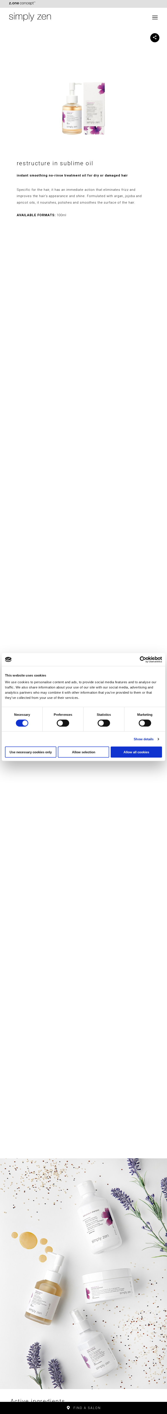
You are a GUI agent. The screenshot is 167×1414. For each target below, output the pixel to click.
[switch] (63, 722)
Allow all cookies (136, 752)
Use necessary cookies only (31, 752)
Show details (144, 739)
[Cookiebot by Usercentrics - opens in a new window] (143, 659)
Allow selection (83, 752)
